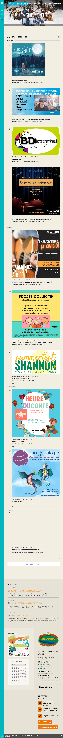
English (37, 10)
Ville (30, 3)
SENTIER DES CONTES (19, 80)
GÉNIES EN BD (16, 159)
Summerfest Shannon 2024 (20, 378)
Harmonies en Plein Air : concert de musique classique (32, 219)
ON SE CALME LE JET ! (18, 615)
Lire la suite (47, 595)
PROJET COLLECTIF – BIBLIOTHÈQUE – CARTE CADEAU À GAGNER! (34, 342)
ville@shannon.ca (47, 664)
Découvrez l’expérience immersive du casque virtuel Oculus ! (31, 119)
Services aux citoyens (40, 3)
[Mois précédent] (12, 661)
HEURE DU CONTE (18, 441)
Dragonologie (17, 502)
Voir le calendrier (15, 683)
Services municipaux (55, 3)
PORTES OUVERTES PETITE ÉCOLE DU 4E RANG (27, 550)
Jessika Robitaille (42, 690)
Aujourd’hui (33, 558)
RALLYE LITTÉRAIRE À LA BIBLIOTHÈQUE (25, 591)
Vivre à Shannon (29, 10)
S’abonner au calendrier (32, 564)
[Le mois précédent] (25, 661)
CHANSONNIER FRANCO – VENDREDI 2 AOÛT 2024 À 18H (32, 282)
